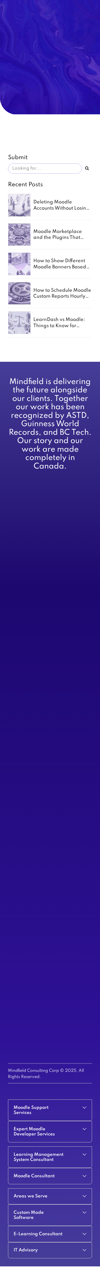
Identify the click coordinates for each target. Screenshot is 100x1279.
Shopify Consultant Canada (32, 910)
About (13, 539)
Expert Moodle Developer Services (39, 809)
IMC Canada (19, 858)
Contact (15, 591)
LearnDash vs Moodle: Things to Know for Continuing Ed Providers (61, 325)
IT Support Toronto (25, 656)
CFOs (13, 559)
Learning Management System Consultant (46, 822)
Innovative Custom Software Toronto (41, 624)
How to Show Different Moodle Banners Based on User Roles (59, 266)
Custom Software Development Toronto (44, 617)
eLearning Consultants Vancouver (38, 852)
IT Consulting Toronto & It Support (38, 643)
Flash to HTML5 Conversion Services (40, 662)
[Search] (87, 168)
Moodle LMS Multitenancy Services (39, 775)
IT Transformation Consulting (33, 650)
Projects (15, 578)
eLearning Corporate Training (35, 630)
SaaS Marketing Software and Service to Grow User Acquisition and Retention (45, 720)
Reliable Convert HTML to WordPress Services (49, 637)
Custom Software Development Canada (44, 611)
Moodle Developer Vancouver (35, 828)
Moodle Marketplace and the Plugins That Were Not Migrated (57, 237)
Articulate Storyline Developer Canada (43, 865)
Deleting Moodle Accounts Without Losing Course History (61, 208)
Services (15, 546)
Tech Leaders (20, 565)
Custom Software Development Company (45, 728)
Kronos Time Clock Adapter (33, 903)
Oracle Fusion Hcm (25, 938)
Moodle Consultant (25, 815)
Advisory (16, 552)
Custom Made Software (29, 712)
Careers (15, 584)
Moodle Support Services (31, 803)
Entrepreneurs (21, 571)
